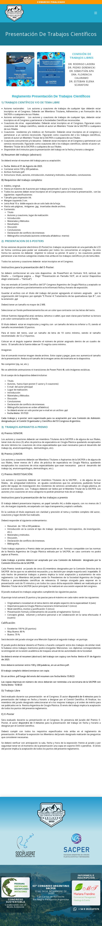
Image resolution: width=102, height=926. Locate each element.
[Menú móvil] (95, 12)
